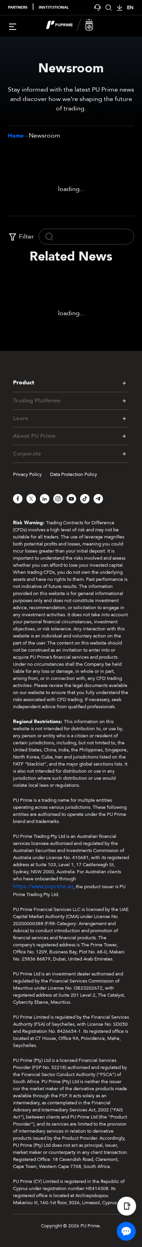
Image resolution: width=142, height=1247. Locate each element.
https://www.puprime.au (43, 886)
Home (16, 136)
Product (23, 382)
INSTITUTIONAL (54, 7)
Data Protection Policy (73, 474)
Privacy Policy (27, 474)
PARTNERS (18, 7)
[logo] (75, 25)
